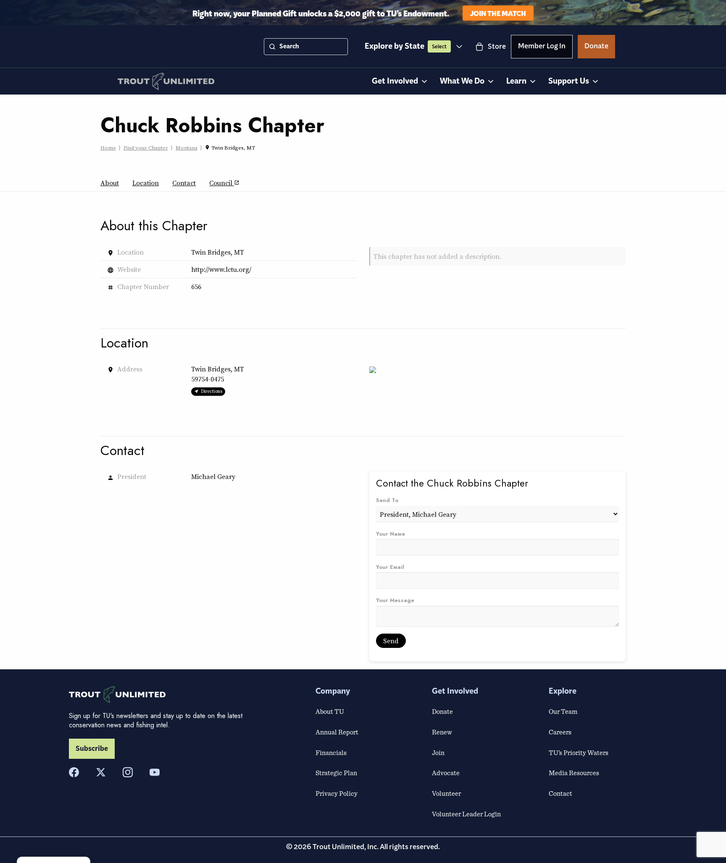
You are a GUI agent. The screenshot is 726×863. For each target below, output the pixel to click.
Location (145, 182)
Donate (596, 47)
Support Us (568, 81)
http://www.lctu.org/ (221, 269)
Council (224, 182)
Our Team (563, 711)
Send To (387, 500)
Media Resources (574, 773)
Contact (184, 182)
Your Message (395, 600)
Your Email (390, 567)
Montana (186, 147)
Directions (211, 391)
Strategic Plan (336, 773)
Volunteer (446, 793)
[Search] (272, 46)
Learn (516, 81)
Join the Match (498, 13)
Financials (331, 752)
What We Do (462, 81)
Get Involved (395, 81)
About (109, 182)
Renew (442, 732)
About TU (330, 711)
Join (438, 752)
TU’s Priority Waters (578, 752)
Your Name (390, 534)
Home (108, 147)
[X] (101, 772)
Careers (560, 732)
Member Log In (542, 47)
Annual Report (337, 732)
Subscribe (92, 748)
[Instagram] (128, 772)
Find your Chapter (146, 147)
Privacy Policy (337, 793)
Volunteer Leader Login (466, 814)
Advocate (446, 773)
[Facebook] (74, 772)
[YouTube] (155, 772)
